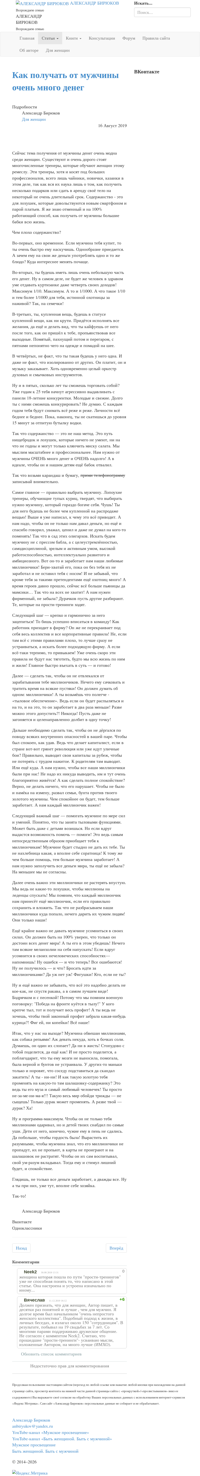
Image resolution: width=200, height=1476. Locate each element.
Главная (27, 38)
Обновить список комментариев (51, 1354)
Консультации (102, 38)
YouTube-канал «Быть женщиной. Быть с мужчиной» (62, 1438)
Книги (72, 38)
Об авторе (29, 50)
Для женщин (58, 50)
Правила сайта (156, 38)
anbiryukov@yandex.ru (32, 1426)
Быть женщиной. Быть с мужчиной (45, 1451)
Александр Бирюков (31, 1420)
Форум (128, 38)
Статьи (49, 38)
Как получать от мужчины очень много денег (65, 80)
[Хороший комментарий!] (100, 1271)
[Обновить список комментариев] (45, 1262)
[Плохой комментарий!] (104, 1271)
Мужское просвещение (34, 1445)
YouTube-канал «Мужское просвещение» (50, 1432)
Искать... (143, 3)
